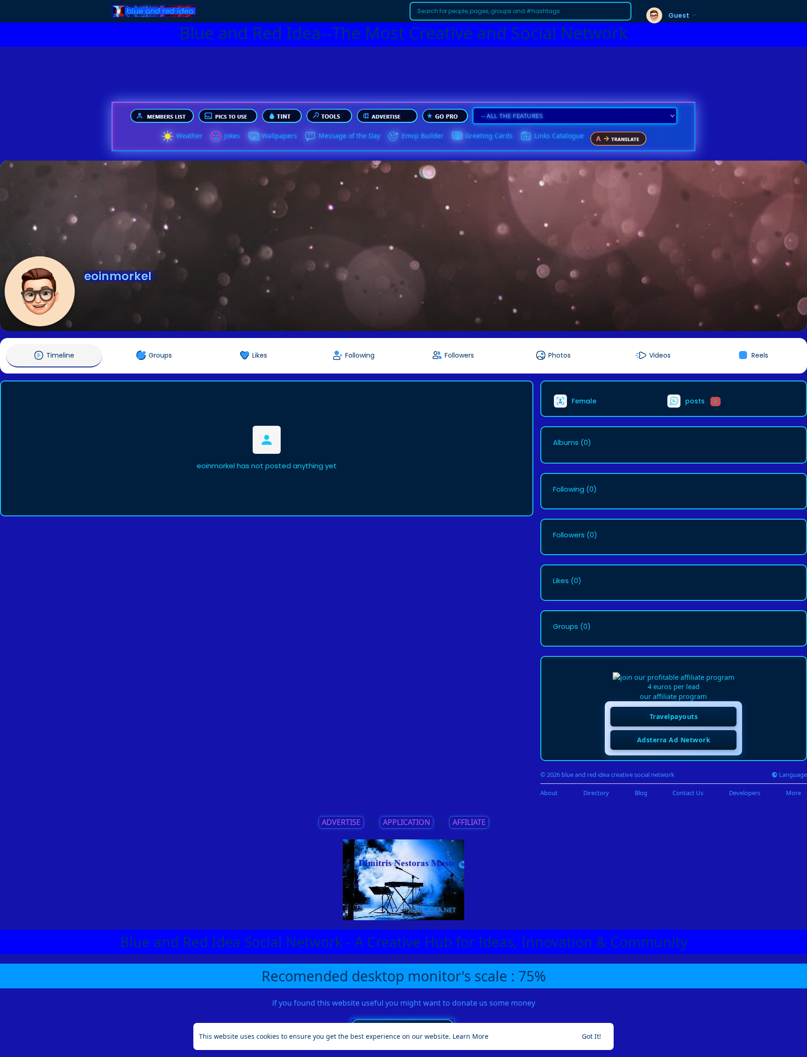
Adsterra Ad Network (674, 739)
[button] (520, 11)
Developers (744, 793)
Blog (641, 793)
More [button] (794, 793)
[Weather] (167, 136)
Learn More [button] (470, 1036)
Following (568, 489)
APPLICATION (406, 822)
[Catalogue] (525, 136)
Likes (561, 581)
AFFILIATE (469, 822)
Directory (596, 793)
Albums (566, 442)
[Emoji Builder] (393, 136)
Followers (569, 535)
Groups (565, 626)
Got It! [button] (591, 1036)
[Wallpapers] (253, 136)
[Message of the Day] (310, 136)
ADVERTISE (341, 822)
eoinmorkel (117, 276)
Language (792, 775)
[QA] (456, 136)
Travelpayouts (674, 716)
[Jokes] (215, 136)
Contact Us (687, 793)
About (549, 793)
